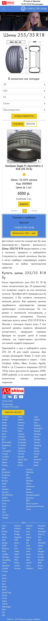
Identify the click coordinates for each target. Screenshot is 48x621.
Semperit (5, 489)
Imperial (21, 457)
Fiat (15, 546)
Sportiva (5, 492)
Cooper (5, 454)
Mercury (41, 534)
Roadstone (6, 472)
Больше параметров (24, 116)
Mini (39, 540)
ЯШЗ (28, 501)
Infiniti (28, 529)
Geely (16, 551)
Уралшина (30, 498)
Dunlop (4, 465)
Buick (4, 551)
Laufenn (37, 420)
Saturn (4, 578)
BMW (4, 546)
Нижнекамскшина (33, 495)
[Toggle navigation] (3, 8)
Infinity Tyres (22, 460)
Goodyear (22, 443)
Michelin (37, 440)
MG (39, 537)
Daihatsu (17, 529)
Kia (27, 543)
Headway (21, 451)
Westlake (29, 481)
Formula (21, 425)
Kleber (20, 463)
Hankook (21, 448)
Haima (16, 563)
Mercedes (41, 532)
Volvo (4, 610)
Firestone (21, 423)
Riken (4, 469)
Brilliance (5, 549)
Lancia (28, 549)
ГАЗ (3, 613)
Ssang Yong (6, 593)
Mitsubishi (41, 543)
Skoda (4, 587)
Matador (37, 434)
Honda (17, 566)
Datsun (16, 532)
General (21, 434)
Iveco (28, 534)
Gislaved (21, 437)
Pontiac (41, 554)
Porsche (41, 557)
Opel (40, 549)
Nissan (40, 546)
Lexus (28, 557)
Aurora (4, 431)
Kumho (20, 465)
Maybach (41, 526)
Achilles (5, 420)
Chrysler (5, 569)
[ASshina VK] (10, 397)
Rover (40, 569)
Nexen (36, 448)
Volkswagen (6, 607)
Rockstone (6, 475)
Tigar (4, 509)
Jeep (28, 540)
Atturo (4, 428)
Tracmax (5, 515)
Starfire (4, 498)
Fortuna (21, 428)
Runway (5, 481)
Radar (36, 465)
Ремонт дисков (32, 504)
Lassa (36, 417)
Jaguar (28, 537)
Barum (4, 437)
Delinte (4, 463)
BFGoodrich (6, 443)
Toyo (4, 512)
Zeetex (28, 489)
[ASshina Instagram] (4, 397)
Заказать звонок (13, 412)
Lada (28, 546)
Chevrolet (5, 566)
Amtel (4, 423)
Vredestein (30, 472)
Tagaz (4, 601)
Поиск (28, 509)
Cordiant (5, 457)
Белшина (29, 492)
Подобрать (18, 124)
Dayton (5, 460)
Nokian (37, 451)
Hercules (21, 454)
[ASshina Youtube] (21, 397)
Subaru (4, 595)
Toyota (5, 604)
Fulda (20, 431)
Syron (4, 506)
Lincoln (28, 563)
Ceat (4, 448)
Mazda (41, 529)
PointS (36, 463)
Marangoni (38, 428)
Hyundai (29, 526)
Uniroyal (29, 469)
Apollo (4, 425)
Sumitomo (6, 501)
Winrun (28, 484)
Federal (20, 420)
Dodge (17, 534)
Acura (4, 526)
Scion (4, 581)
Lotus (28, 566)
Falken (20, 417)
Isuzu (28, 532)
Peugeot (41, 551)
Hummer (17, 569)
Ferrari (16, 543)
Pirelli (36, 457)
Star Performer (7, 495)
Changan (5, 557)
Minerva (37, 443)
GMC (16, 554)
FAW (16, 540)
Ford (16, 549)
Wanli (28, 478)
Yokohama (30, 487)
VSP (27, 475)
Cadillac (5, 554)
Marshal (37, 431)
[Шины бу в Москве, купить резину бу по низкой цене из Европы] (8, 3)
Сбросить (30, 124)
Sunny (4, 504)
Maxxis (36, 437)
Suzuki (4, 598)
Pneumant (37, 460)
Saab (4, 575)
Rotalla (4, 478)
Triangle (5, 518)
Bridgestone (6, 445)
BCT (3, 440)
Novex (36, 454)
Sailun (4, 484)
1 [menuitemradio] (24, 211)
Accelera (5, 417)
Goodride (22, 440)
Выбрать (24, 204)
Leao (36, 423)
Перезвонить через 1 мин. (24, 233)
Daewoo (17, 526)
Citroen (5, 571)
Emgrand (17, 537)
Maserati (29, 569)
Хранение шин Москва (35, 506)
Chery (4, 563)
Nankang (37, 445)
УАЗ (3, 615)
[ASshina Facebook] (15, 397)
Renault (41, 560)
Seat (3, 584)
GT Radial (22, 445)
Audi (3, 540)
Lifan (28, 560)
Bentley (4, 543)
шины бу (29, 619)
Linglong (37, 425)
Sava (4, 487)
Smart (4, 590)
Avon (4, 434)
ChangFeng (6, 560)
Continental (6, 451)
